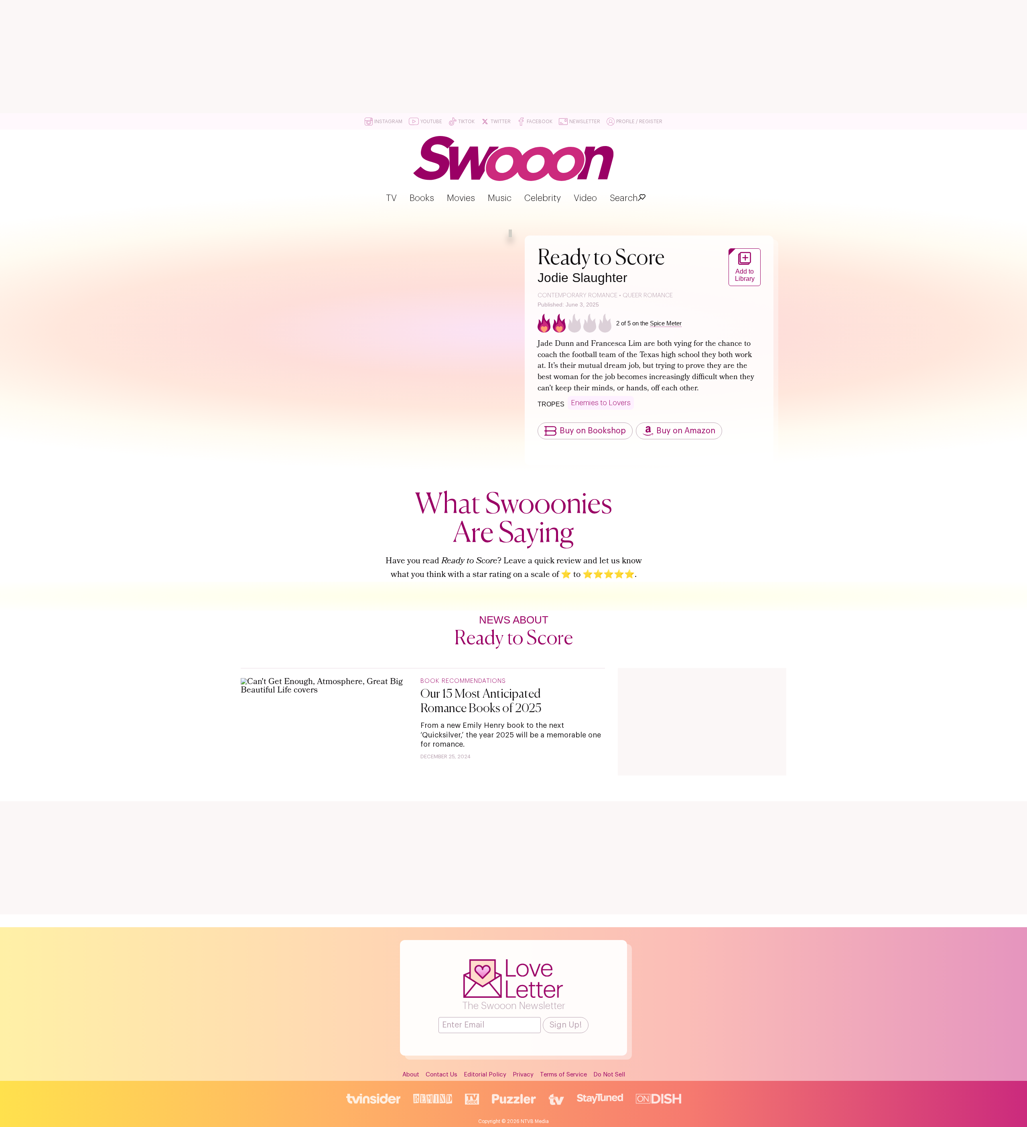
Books (422, 198)
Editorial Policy (485, 1075)
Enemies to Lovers (601, 402)
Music (499, 198)
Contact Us (441, 1075)
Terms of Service (563, 1075)
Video (585, 198)
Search (624, 198)
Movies (461, 198)
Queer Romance (648, 295)
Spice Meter (666, 323)
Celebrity (542, 198)
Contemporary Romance (577, 295)
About (410, 1075)
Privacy (523, 1075)
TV (391, 198)
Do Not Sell (609, 1075)
